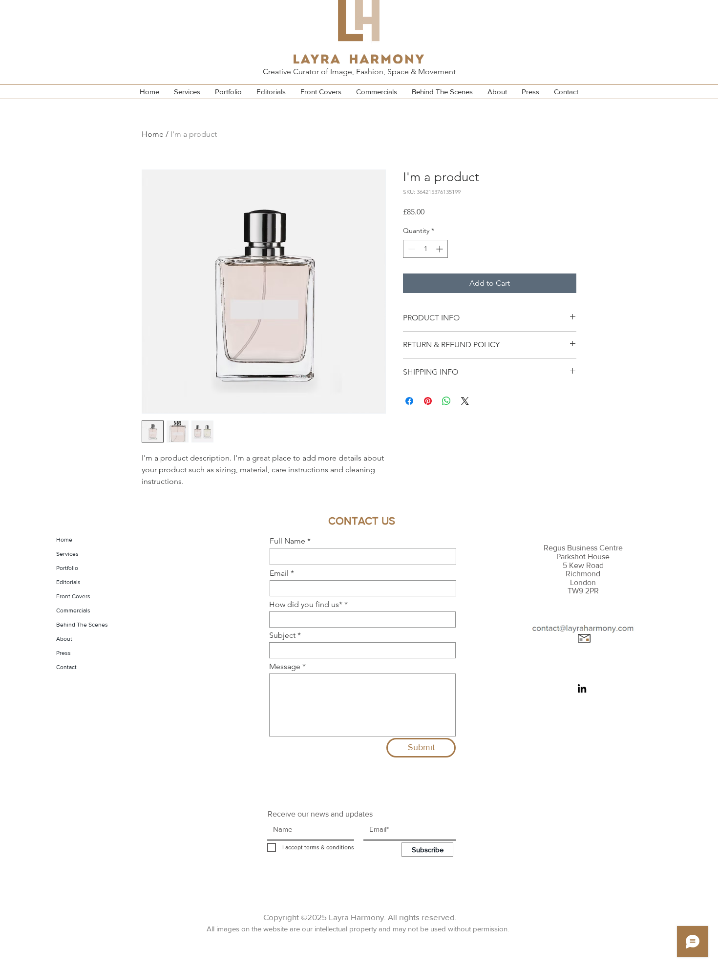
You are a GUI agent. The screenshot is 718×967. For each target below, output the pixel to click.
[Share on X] (465, 401)
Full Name (287, 541)
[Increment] (440, 248)
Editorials (68, 582)
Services (67, 553)
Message (284, 667)
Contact (66, 667)
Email (279, 573)
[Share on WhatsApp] (446, 401)
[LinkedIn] (582, 688)
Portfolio (67, 568)
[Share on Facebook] (409, 401)
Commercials (73, 610)
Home (153, 134)
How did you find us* (305, 605)
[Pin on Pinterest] (428, 401)
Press (63, 653)
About (64, 638)
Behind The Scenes (82, 624)
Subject (282, 635)
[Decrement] (410, 248)
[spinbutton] (425, 248)
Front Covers (73, 596)
